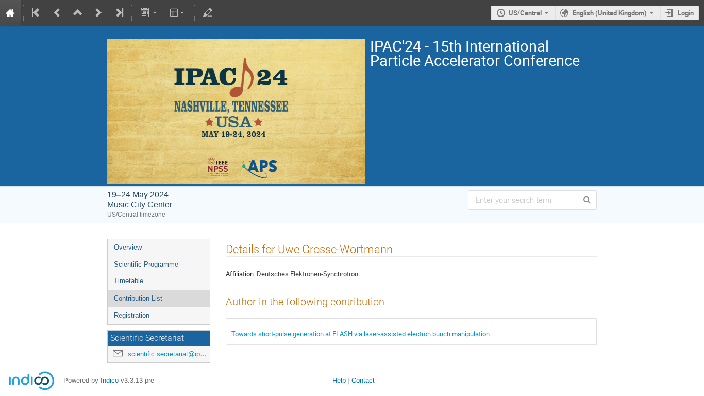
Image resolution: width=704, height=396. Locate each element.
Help (339, 380)
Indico (109, 380)
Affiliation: (240, 273)
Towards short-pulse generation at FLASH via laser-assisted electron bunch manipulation (360, 333)
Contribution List (138, 298)
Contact (363, 380)
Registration (131, 315)
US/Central (525, 13)
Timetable (128, 281)
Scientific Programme (146, 264)
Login (686, 13)
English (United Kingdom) (610, 13)
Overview (128, 247)
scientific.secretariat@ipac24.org (177, 354)
